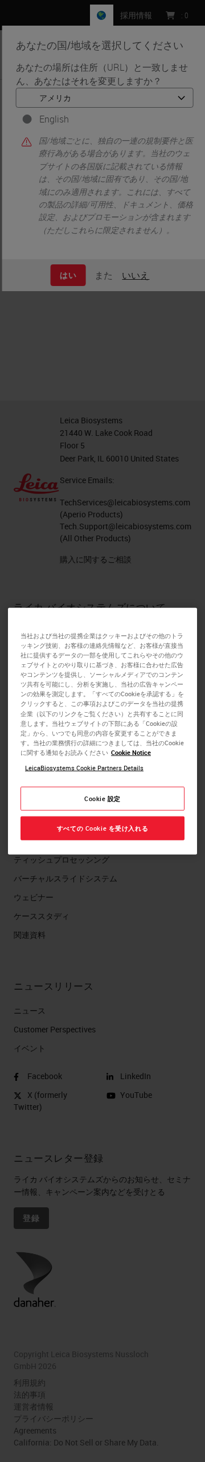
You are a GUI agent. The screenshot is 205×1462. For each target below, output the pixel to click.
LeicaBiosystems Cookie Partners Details (84, 767)
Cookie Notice (131, 752)
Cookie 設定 (102, 798)
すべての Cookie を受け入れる (102, 827)
